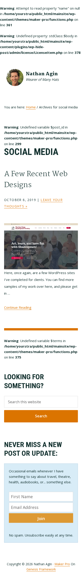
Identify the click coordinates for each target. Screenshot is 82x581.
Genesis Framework (41, 569)
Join (41, 518)
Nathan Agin (42, 74)
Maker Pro (62, 564)
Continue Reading (17, 307)
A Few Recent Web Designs (36, 179)
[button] (75, 73)
